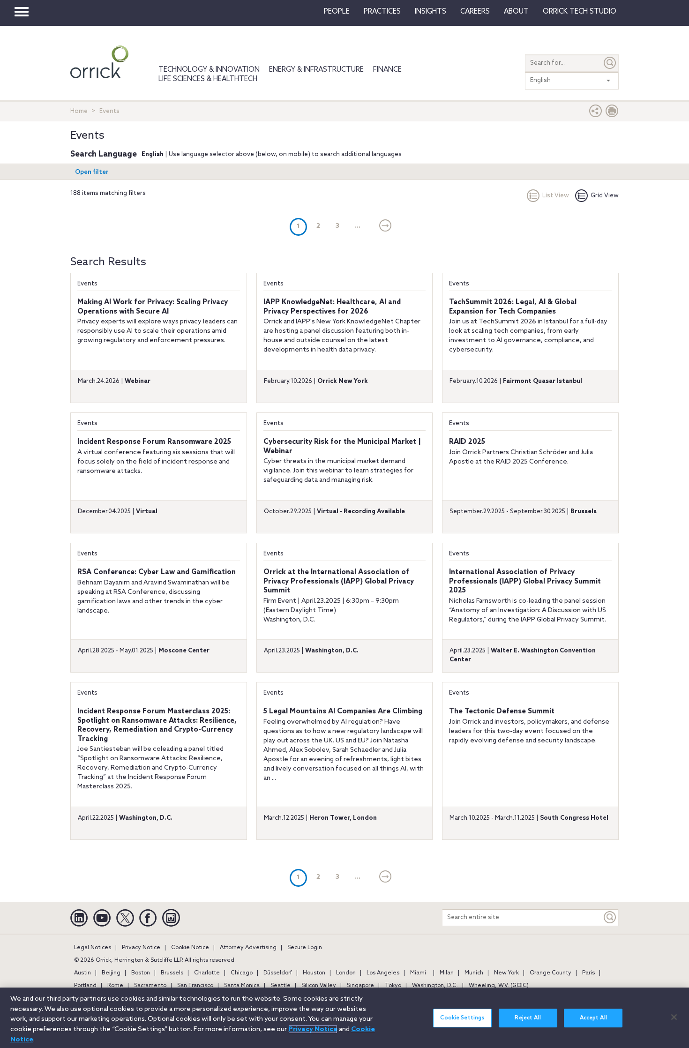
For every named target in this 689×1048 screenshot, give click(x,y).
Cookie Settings (462, 1018)
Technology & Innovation (209, 70)
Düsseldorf (277, 973)
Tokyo (393, 985)
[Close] (674, 1017)
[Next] (385, 226)
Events (87, 283)
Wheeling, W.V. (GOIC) (499, 985)
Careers (475, 11)
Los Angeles (383, 973)
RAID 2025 (467, 442)
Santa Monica (242, 985)
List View (555, 195)
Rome (115, 985)
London (346, 973)
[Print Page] (612, 113)
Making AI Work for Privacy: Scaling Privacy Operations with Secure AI (152, 307)
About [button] (516, 11)
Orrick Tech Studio (579, 11)
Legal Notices (92, 947)
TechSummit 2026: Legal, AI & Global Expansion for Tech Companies (513, 307)
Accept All (593, 1018)
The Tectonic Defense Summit (501, 711)
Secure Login (304, 947)
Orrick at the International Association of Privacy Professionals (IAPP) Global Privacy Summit (338, 581)
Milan (447, 973)
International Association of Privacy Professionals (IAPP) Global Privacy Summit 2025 (525, 581)
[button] (595, 113)
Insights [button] (430, 11)
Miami (418, 973)
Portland (85, 985)
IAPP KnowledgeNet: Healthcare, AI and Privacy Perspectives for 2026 (332, 307)
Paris (588, 973)
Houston (314, 973)
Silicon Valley (318, 985)
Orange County (550, 973)
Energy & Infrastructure (316, 70)
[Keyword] (610, 917)
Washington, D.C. (435, 985)
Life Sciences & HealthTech (207, 79)
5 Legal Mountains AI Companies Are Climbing (342, 711)
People (337, 11)
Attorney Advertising (248, 947)
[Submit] (610, 63)
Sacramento (150, 985)
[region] (344, 1018)
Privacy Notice (141, 947)
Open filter (92, 172)
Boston (140, 973)
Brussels (172, 973)
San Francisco (195, 985)
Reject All (527, 1018)
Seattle (280, 985)
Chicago (242, 973)
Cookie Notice (190, 947)
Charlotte (207, 973)
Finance (387, 70)
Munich (473, 973)
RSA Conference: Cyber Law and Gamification (156, 572)
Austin (82, 973)
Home (79, 111)
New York (506, 973)
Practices (382, 11)
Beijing (111, 973)
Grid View (605, 195)
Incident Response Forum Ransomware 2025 (154, 442)
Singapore (360, 985)
